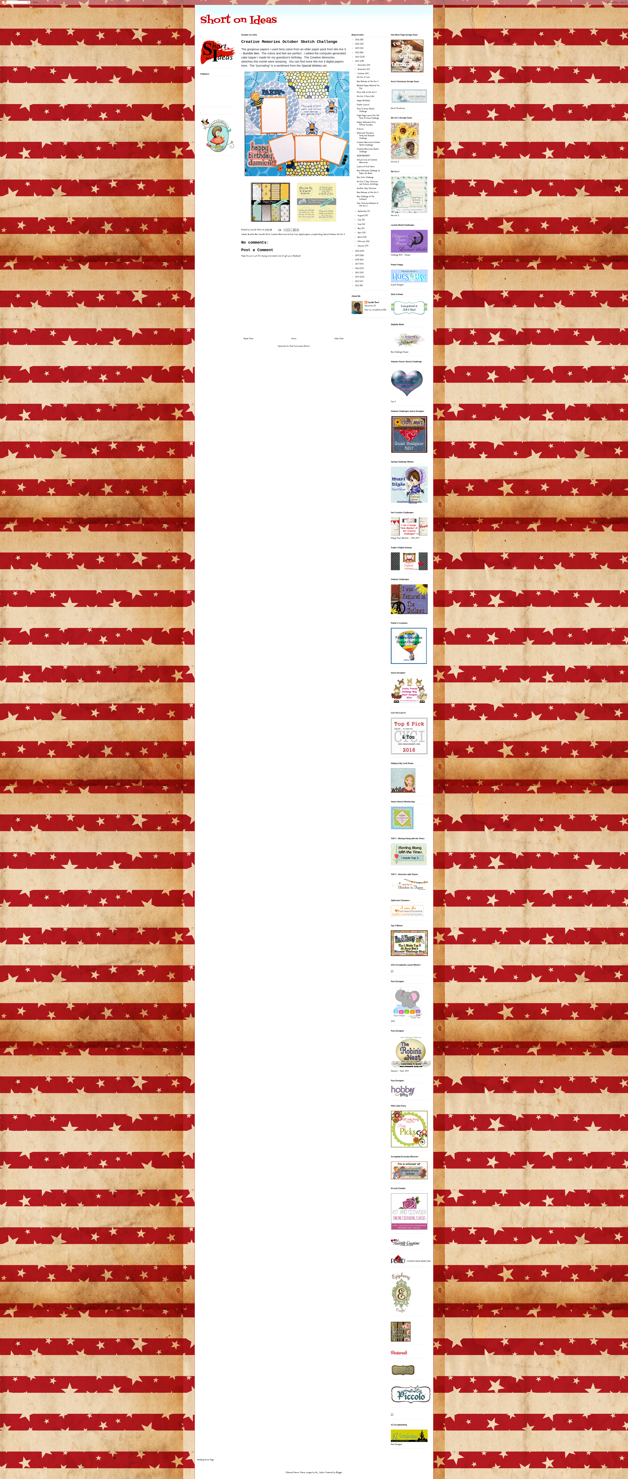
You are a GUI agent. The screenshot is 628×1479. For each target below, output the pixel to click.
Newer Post (248, 338)
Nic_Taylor (320, 1472)
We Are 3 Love (363, 77)
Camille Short (264, 234)
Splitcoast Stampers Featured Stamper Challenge (366, 135)
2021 (357, 61)
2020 (357, 251)
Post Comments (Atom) (299, 346)
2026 (357, 39)
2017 (357, 263)
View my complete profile (375, 309)
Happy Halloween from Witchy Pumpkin (366, 123)
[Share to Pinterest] (297, 229)
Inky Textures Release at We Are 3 (367, 204)
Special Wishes (312, 65)
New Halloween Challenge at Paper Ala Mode (368, 172)
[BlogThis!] (288, 229)
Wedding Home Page (205, 1459)
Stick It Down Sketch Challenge (365, 110)
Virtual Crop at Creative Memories (367, 161)
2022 (357, 56)
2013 (357, 281)
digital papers (304, 234)
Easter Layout (363, 104)
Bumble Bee (251, 53)
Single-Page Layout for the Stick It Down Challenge (368, 117)
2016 (357, 268)
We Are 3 (341, 234)
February (362, 241)
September (362, 211)
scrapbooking (316, 234)
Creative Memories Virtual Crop (284, 234)
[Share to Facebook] (294, 229)
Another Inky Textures (366, 188)
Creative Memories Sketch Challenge (368, 150)
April (360, 232)
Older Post (339, 338)
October (361, 73)
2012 (357, 285)
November (362, 69)
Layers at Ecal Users (366, 166)
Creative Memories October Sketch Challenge (368, 143)
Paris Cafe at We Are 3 (366, 92)
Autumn (360, 128)
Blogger (339, 1472)
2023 (357, 52)
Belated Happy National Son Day (368, 87)
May (360, 228)
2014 (357, 276)
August (361, 215)
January (361, 245)
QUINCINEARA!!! (363, 155)
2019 (357, 255)
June (360, 224)
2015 (357, 272)
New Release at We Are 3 (367, 81)
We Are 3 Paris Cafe (365, 96)
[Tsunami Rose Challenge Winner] (400, 1340)
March (360, 237)
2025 (357, 43)
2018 (357, 259)
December (362, 65)
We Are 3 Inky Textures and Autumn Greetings (367, 183)
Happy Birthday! (363, 100)
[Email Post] (279, 229)
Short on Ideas (238, 20)
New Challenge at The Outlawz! (365, 198)
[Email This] (285, 229)
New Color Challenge (365, 177)
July (360, 219)
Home (293, 338)
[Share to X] (291, 229)
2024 (357, 48)
